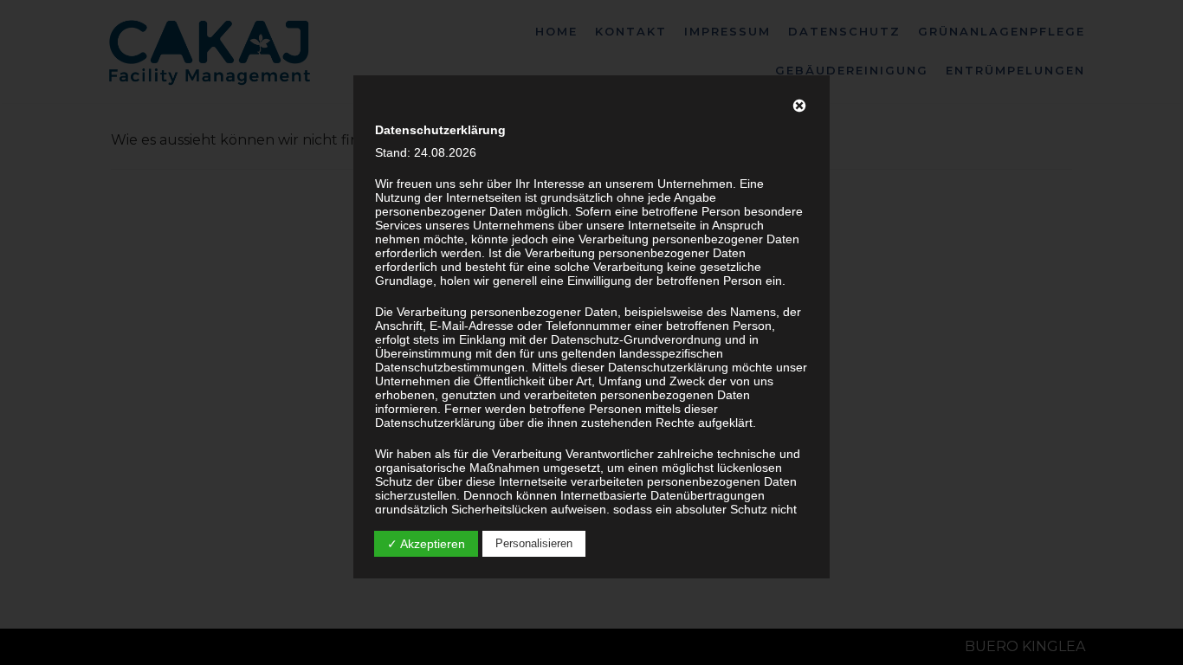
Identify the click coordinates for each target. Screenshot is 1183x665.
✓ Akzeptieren (426, 544)
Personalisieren (533, 543)
